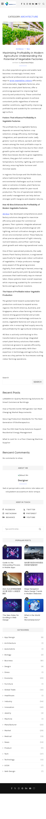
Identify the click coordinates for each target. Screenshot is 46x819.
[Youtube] (36, 4)
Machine (23, 719)
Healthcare (23, 695)
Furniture (23, 684)
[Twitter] (24, 4)
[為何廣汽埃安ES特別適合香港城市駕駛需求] (33, 552)
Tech (23, 754)
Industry (23, 701)
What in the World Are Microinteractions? (32, 617)
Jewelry (23, 713)
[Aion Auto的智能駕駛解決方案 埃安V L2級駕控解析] (12, 579)
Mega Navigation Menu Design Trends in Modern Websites (33, 591)
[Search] (43, 4)
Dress (23, 672)
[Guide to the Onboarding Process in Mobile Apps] (12, 552)
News (23, 742)
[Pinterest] (30, 4)
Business (23, 660)
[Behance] (33, 4)
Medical (23, 736)
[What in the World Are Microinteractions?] (33, 605)
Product (23, 748)
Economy (23, 678)
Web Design (23, 771)
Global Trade (23, 690)
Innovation (23, 707)
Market (23, 730)
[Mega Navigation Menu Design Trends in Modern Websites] (33, 579)
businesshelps (27, 62)
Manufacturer (23, 724)
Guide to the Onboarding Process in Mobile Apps (11, 565)
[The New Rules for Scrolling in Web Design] (12, 605)
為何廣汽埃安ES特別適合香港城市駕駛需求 (33, 564)
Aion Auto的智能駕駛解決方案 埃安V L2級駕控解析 (12, 591)
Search (6, 377)
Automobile (23, 649)
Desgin (23, 666)
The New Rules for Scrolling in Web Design (11, 617)
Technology (23, 759)
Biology (23, 655)
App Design (23, 637)
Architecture (23, 643)
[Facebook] (21, 4)
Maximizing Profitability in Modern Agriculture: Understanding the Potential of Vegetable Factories (23, 56)
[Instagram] (27, 4)
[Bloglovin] (39, 4)
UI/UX (23, 765)
